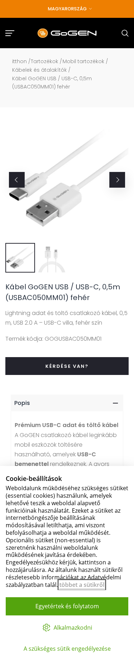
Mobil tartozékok (83, 61)
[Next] (117, 180)
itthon (19, 61)
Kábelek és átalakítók (39, 69)
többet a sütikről (81, 585)
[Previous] (17, 180)
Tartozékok (44, 61)
